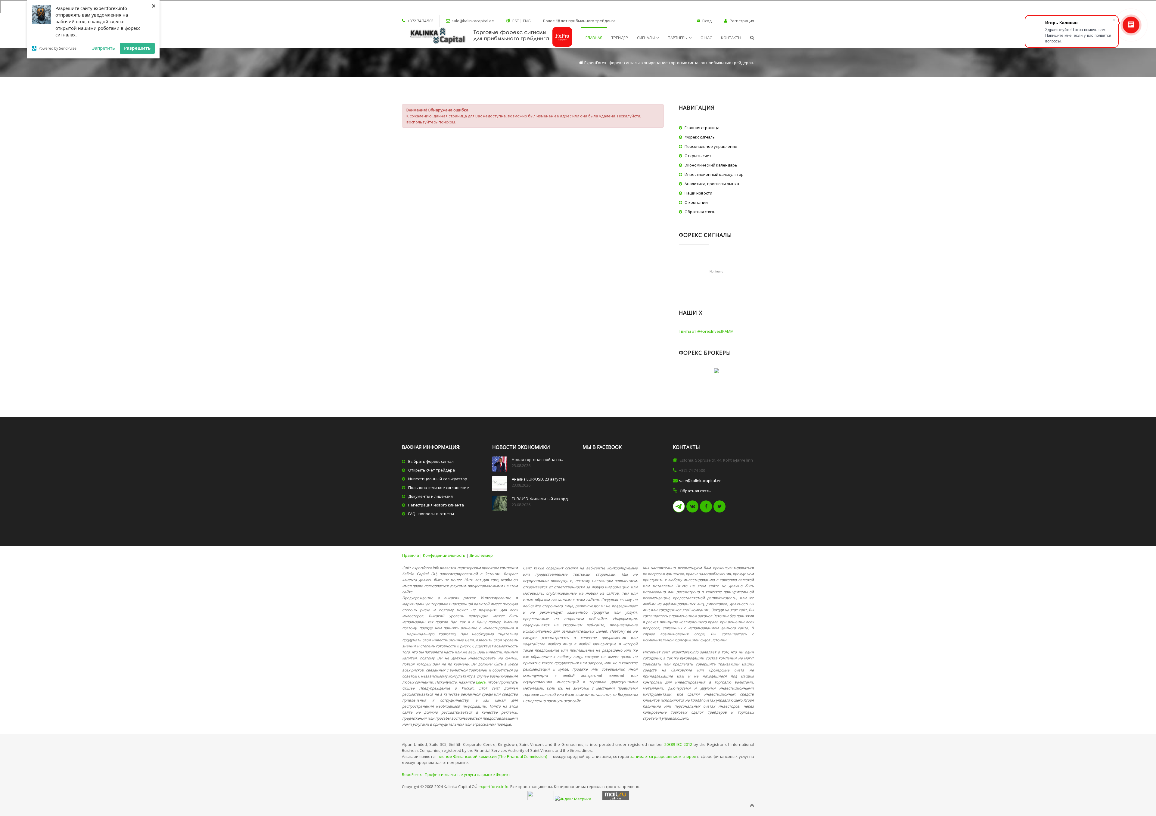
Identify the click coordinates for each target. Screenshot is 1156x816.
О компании (696, 202)
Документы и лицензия (430, 496)
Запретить (103, 48)
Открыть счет (698, 155)
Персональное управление (711, 146)
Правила (410, 555)
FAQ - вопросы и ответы (431, 513)
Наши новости (698, 193)
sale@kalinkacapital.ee (473, 20)
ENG (526, 20)
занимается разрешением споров (663, 756)
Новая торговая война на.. (537, 459)
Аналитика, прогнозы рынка (712, 183)
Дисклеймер (481, 555)
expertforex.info (493, 786)
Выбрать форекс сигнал (431, 461)
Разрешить (137, 48)
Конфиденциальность (444, 555)
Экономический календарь (711, 165)
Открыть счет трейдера (431, 470)
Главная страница (702, 127)
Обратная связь (700, 211)
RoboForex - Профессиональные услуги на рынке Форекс (456, 774)
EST (516, 20)
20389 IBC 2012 (678, 744)
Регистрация (742, 20)
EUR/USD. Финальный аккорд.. (541, 498)
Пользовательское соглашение (438, 487)
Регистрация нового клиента (436, 505)
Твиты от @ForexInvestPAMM (706, 331)
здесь (481, 682)
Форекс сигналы (700, 137)
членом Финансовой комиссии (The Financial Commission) (492, 756)
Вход (707, 20)
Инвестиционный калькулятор (714, 174)
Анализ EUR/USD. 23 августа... (539, 479)
